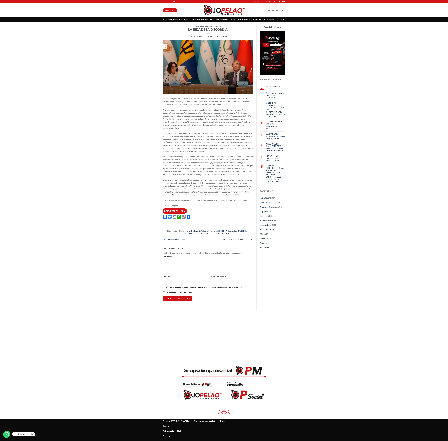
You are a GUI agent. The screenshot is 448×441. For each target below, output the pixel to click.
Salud (262, 243)
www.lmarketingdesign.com (215, 421)
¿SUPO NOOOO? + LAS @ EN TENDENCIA (274, 124)
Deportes (264, 211)
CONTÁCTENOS (270, 1)
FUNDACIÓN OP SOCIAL (257, 19)
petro (229, 233)
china (231, 231)
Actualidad (200, 26)
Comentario (168, 257)
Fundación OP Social (268, 229)
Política (217, 26)
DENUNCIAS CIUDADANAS (275, 19)
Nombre (166, 277)
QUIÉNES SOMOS (257, 1)
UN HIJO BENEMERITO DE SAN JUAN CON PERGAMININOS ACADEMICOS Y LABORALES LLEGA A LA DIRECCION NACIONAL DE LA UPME (275, 175)
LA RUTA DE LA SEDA (220, 233)
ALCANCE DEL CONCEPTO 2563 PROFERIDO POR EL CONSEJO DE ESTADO (275, 147)
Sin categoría (265, 247)
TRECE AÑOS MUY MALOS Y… (236, 239)
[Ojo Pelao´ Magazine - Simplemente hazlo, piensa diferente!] (224, 10)
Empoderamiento (267, 220)
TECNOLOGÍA (195, 19)
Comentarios (270, 129)
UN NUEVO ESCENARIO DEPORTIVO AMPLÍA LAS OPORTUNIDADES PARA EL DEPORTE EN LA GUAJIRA (275, 109)
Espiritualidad (265, 225)
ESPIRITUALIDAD (242, 19)
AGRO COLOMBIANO (221, 231)
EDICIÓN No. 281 (273, 86)
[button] (6, 434)
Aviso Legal (167, 436)
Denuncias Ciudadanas (269, 207)
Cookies (166, 426)
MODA (233, 19)
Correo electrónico (218, 277)
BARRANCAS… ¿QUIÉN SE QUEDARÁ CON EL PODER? (275, 136)
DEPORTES (204, 19)
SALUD (212, 19)
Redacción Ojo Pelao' (219, 36)
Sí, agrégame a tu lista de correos (179, 292)
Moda (262, 234)
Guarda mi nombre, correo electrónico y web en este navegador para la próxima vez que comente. (204, 288)
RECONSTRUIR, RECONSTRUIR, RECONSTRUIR (272, 158)
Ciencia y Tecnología (268, 202)
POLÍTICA (176, 19)
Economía (209, 26)
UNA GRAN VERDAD (175, 239)
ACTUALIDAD (167, 19)
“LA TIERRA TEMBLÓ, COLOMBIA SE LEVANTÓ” (275, 95)
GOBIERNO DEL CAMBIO (203, 233)
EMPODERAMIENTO (222, 19)
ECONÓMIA (185, 19)
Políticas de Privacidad (172, 431)
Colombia (237, 231)
